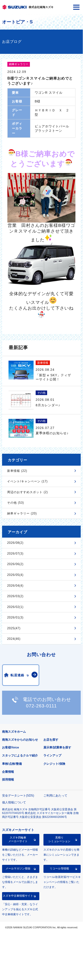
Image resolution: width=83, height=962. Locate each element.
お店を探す (50, 739)
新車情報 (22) (17, 471)
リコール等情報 (59, 868)
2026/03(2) (15, 596)
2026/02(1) (15, 607)
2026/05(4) (15, 575)
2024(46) (13, 638)
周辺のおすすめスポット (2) (27, 492)
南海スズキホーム (14, 731)
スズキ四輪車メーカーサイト (18, 839)
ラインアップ (52, 755)
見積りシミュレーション (59, 839)
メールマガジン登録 (18, 868)
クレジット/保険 (54, 763)
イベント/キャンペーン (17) (27, 481)
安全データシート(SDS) (18, 795)
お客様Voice (10, 747)
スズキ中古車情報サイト (18, 895)
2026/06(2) (15, 564)
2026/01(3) (15, 617)
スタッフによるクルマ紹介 (20, 755)
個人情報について (14, 802)
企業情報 (8, 771)
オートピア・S (17, 21)
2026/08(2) (15, 542)
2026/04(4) (15, 585)
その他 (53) (15, 502)
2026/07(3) (15, 553)
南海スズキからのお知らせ (20, 739)
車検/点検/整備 (12, 763)
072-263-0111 (41, 705)
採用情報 (8, 779)
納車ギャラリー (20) (22, 513)
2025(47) (13, 628)
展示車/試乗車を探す (57, 747)
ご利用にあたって (55, 795)
